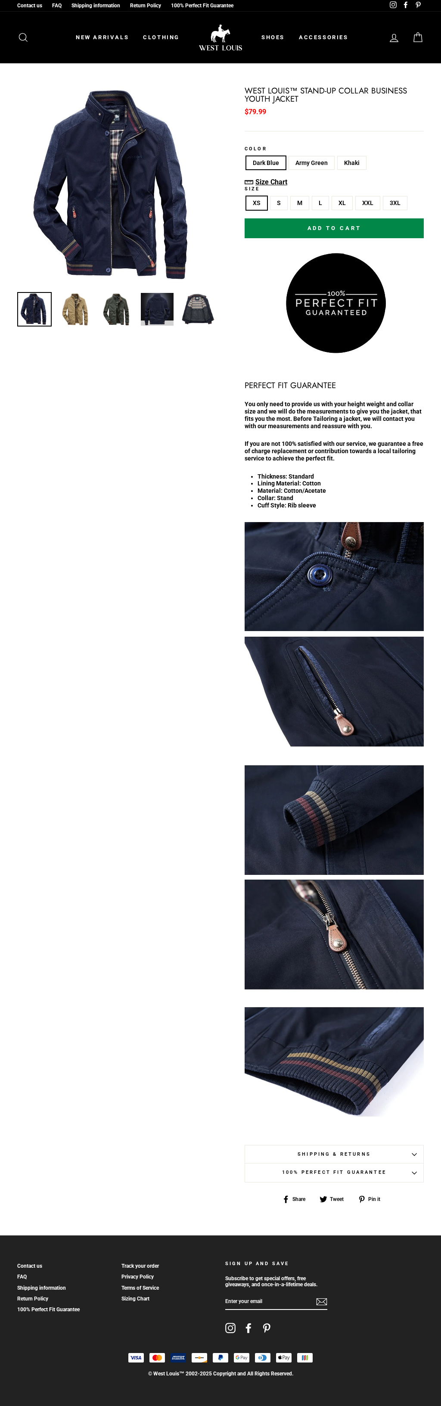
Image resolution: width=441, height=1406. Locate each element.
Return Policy (145, 6)
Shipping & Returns (334, 1154)
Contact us (29, 6)
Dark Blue (266, 162)
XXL (367, 202)
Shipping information (95, 6)
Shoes (273, 37)
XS (257, 202)
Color (256, 149)
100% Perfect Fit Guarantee (202, 6)
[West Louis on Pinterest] (266, 1328)
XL (342, 202)
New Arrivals (102, 37)
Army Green (311, 162)
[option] (116, 186)
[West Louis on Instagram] (230, 1328)
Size (252, 189)
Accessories (323, 37)
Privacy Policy (137, 1277)
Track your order (140, 1266)
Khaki (352, 162)
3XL (395, 202)
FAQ (57, 6)
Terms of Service (140, 1288)
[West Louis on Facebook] (248, 1328)
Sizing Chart (135, 1299)
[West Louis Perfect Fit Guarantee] (334, 351)
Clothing (161, 37)
